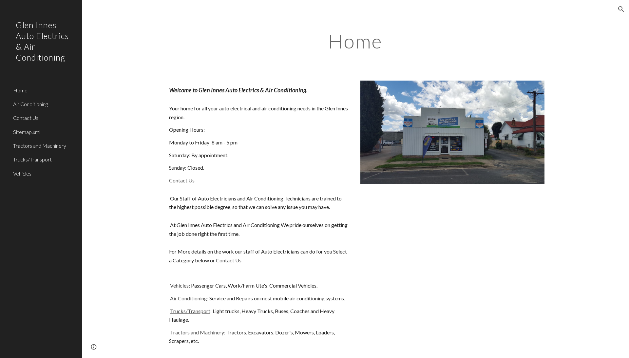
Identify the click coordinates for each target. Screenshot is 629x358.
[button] (621, 9)
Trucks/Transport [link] (32, 159)
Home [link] (20, 90)
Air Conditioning (188, 298)
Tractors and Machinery (197, 332)
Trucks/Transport (190, 311)
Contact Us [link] (25, 118)
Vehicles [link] (22, 173)
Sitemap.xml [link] (26, 132)
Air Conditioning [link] (30, 104)
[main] (355, 41)
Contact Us (182, 180)
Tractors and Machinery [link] (39, 145)
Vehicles (179, 285)
